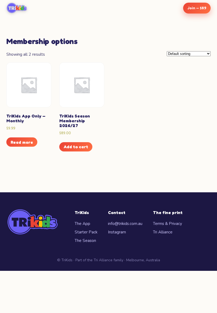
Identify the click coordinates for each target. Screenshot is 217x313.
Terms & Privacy (167, 223)
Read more (22, 142)
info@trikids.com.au (125, 223)
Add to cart (76, 146)
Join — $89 (196, 8)
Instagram (117, 232)
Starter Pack (86, 232)
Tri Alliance (163, 232)
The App (82, 223)
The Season (85, 240)
